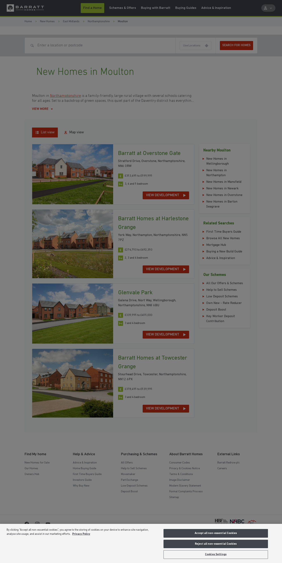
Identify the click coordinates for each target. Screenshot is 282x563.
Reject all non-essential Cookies (216, 544)
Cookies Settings (215, 554)
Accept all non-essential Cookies (216, 533)
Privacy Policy (81, 534)
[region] (141, 543)
